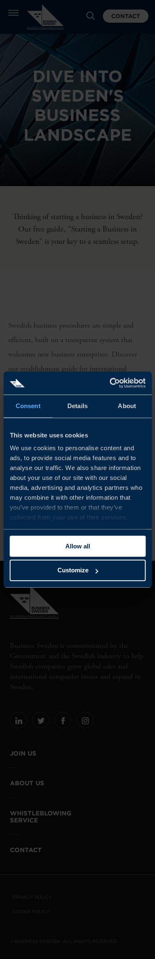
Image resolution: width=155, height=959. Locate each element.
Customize (72, 570)
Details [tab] (77, 405)
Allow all (77, 546)
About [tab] (127, 405)
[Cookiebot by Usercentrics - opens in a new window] (110, 383)
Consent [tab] (28, 405)
